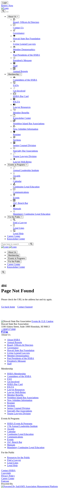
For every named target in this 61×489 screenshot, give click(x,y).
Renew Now (7, 5)
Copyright (6, 473)
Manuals (17, 208)
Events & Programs (17, 165)
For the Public (14, 217)
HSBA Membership (16, 373)
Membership (13, 74)
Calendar (17, 181)
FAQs (16, 85)
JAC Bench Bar (20, 203)
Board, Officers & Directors (26, 22)
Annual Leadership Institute (26, 170)
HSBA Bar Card (21, 96)
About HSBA (13, 339)
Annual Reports (20, 71)
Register (17, 134)
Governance (18, 33)
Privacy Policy (8, 476)
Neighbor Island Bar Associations (28, 123)
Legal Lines (18, 228)
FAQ (9, 379)
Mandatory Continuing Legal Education (31, 214)
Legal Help (18, 233)
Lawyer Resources (21, 107)
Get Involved (19, 91)
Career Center (13, 236)
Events (16, 197)
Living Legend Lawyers (24, 44)
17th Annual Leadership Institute (22, 426)
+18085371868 (8, 329)
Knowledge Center (22, 118)
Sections (17, 140)
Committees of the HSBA (25, 80)
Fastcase (5, 481)
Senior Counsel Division (24, 145)
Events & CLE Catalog (42, 321)
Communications (21, 192)
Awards (16, 176)
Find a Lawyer (20, 222)
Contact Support (25, 307)
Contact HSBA (8, 470)
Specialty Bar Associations (25, 151)
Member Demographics (24, 49)
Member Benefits (21, 112)
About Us (12, 16)
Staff (15, 66)
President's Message (22, 60)
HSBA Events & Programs (19, 423)
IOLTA (16, 101)
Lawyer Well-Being (22, 162)
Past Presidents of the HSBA (26, 55)
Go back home (8, 307)
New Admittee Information (25, 129)
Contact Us (18, 27)
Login (4, 3)
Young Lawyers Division (25, 156)
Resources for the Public (18, 457)
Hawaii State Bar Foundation (26, 38)
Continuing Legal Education (26, 186)
